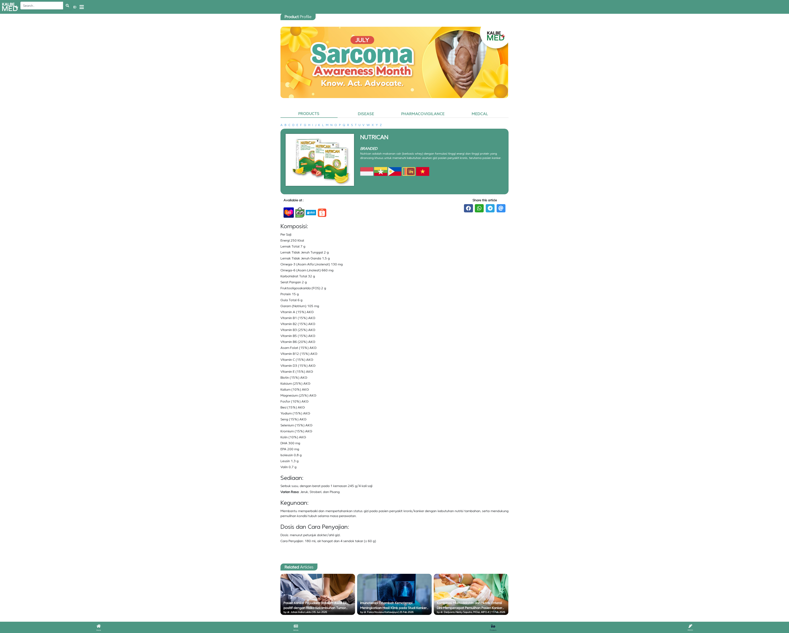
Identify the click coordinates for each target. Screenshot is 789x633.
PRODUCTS (309, 113)
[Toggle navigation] (82, 7)
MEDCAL (480, 113)
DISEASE (366, 113)
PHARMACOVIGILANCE (423, 113)
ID (74, 7)
